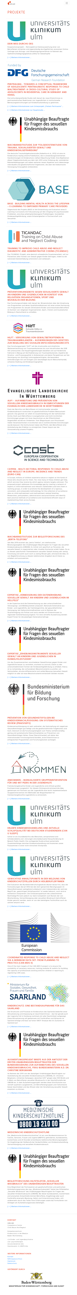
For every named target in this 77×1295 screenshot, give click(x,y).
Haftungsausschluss (15, 1259)
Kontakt (10, 1257)
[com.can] (11, 3)
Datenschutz (12, 1263)
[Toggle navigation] (66, 3)
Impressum (11, 1261)
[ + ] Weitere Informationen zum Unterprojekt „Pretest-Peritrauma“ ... (35, 106)
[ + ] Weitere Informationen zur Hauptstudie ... (26, 110)
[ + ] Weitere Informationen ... (19, 57)
